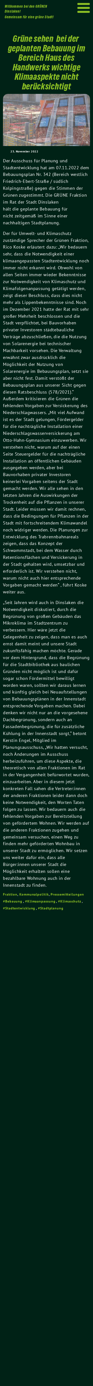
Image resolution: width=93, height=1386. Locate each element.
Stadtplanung (51, 908)
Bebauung (13, 901)
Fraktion (10, 894)
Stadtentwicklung (20, 908)
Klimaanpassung (41, 901)
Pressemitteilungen (67, 894)
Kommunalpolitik (34, 894)
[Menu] (83, 8)
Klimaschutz (70, 901)
